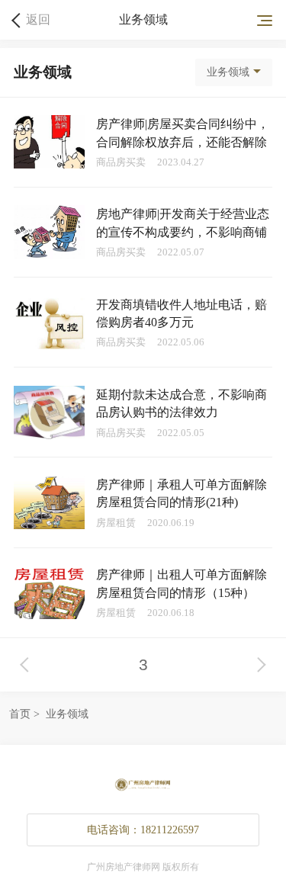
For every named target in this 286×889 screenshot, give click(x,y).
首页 (20, 714)
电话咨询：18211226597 (143, 829)
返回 (38, 19)
